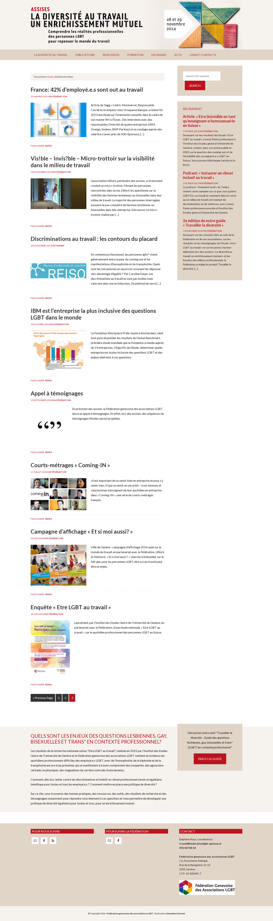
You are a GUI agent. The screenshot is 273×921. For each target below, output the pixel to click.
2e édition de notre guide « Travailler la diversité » (204, 222)
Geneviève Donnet (175, 913)
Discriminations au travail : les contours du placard (94, 238)
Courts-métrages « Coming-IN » (70, 465)
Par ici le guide (210, 758)
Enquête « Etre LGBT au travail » (71, 607)
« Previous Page (43, 697)
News (48, 145)
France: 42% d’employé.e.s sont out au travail (87, 89)
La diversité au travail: (136, 24)
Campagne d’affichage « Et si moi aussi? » (82, 531)
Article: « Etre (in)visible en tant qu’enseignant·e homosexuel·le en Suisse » (209, 121)
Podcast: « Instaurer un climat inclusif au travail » (208, 175)
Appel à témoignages (57, 393)
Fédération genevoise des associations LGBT (130, 913)
